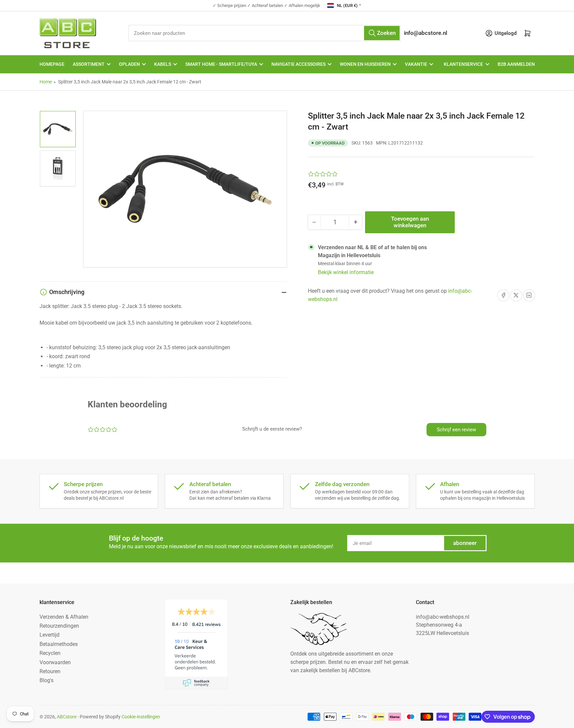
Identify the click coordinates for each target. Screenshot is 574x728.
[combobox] (265, 33)
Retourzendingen (59, 626)
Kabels (162, 64)
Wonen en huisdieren (365, 64)
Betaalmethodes (59, 644)
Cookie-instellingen (141, 716)
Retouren (50, 671)
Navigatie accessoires (298, 64)
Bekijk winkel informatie (346, 272)
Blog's (46, 680)
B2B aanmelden (516, 64)
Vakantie (416, 64)
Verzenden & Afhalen (64, 617)
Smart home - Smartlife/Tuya (221, 64)
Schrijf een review (456, 430)
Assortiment (89, 64)
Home (46, 81)
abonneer (465, 543)
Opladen (129, 64)
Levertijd (49, 635)
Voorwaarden (55, 662)
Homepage (52, 64)
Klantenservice (463, 64)
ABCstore (66, 716)
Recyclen (50, 653)
